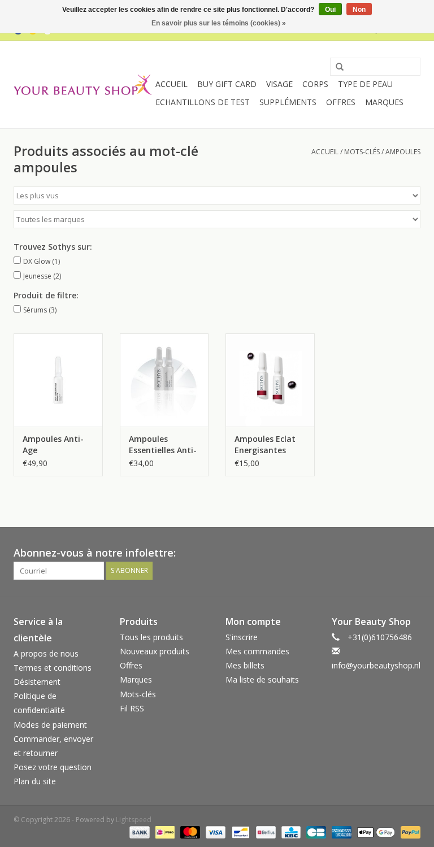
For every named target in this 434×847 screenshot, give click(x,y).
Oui (330, 10)
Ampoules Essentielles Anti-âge (163, 444)
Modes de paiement (50, 724)
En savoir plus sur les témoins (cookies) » (218, 23)
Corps (315, 84)
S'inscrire (241, 637)
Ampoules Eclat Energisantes (265, 444)
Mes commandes (257, 651)
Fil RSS (132, 708)
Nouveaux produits (154, 651)
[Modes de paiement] (138, 831)
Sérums (40, 310)
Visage (279, 84)
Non (359, 10)
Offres (340, 102)
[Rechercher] (335, 67)
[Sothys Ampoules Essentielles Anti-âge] (164, 380)
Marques (384, 102)
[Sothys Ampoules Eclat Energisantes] (270, 380)
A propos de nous (46, 653)
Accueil (171, 84)
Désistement (37, 681)
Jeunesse (42, 276)
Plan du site (35, 781)
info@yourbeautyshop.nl (376, 665)
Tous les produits (151, 637)
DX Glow (41, 261)
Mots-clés (362, 152)
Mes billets (244, 665)
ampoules (402, 152)
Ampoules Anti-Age (53, 444)
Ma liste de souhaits (262, 679)
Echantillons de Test (202, 102)
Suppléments (287, 102)
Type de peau (365, 84)
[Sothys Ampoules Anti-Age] (58, 380)
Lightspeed (133, 819)
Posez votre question (53, 767)
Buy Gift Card (227, 84)
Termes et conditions (53, 667)
